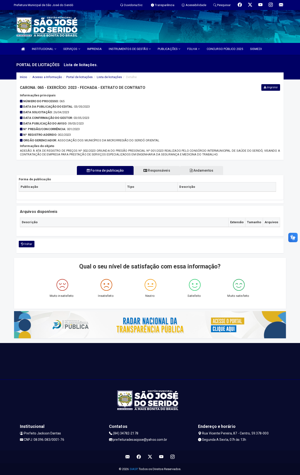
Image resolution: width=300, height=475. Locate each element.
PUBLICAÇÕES (168, 49)
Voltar (27, 244)
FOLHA (192, 49)
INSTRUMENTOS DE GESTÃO (129, 49)
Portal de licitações (79, 77)
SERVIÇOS (70, 49)
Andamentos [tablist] (203, 170)
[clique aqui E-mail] (128, 457)
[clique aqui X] (150, 457)
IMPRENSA (94, 49)
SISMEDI (256, 49)
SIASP (134, 469)
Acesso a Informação (47, 77)
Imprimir (272, 87)
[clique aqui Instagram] (173, 457)
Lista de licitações (109, 77)
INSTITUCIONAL (43, 49)
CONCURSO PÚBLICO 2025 (225, 49)
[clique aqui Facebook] (139, 457)
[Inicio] (23, 49)
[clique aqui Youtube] (161, 457)
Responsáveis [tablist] (158, 170)
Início (23, 77)
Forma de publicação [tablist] (107, 170)
